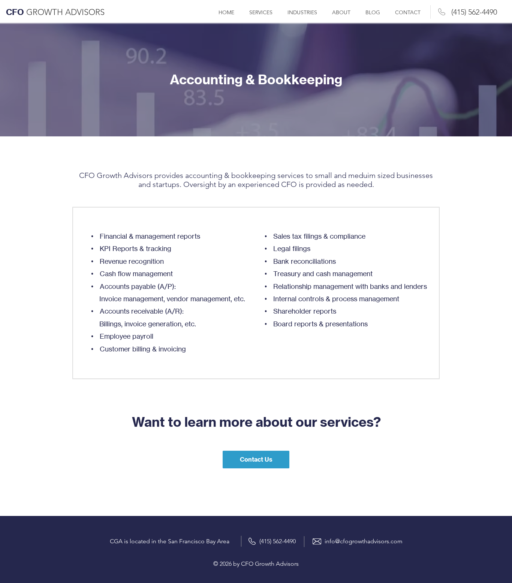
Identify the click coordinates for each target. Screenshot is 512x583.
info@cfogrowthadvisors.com (364, 541)
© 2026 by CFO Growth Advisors (256, 563)
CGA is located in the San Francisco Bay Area (169, 541)
